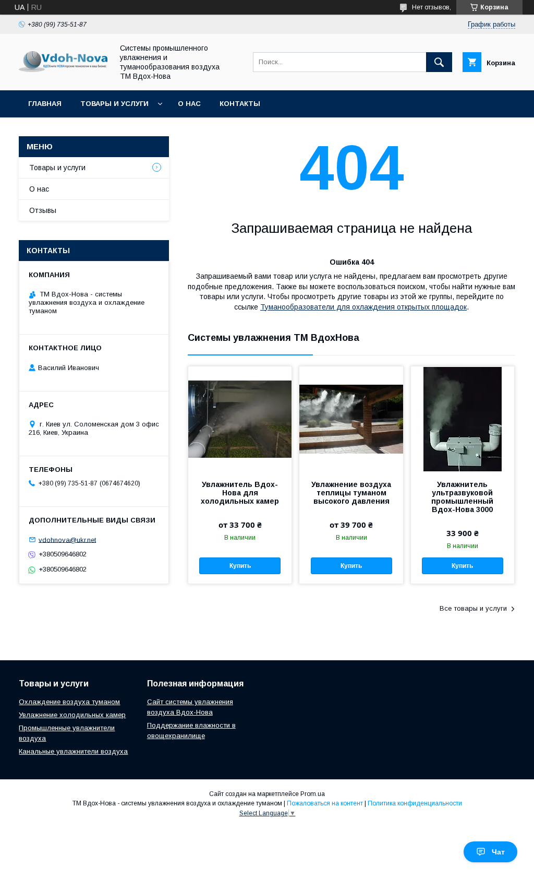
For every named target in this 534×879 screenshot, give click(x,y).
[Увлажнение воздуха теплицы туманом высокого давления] (351, 418)
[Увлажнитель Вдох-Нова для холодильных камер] (240, 418)
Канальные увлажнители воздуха (73, 751)
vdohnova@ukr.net (67, 539)
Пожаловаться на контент (325, 803)
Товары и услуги (114, 104)
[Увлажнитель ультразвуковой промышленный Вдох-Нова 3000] (462, 418)
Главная (45, 104)
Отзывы (42, 210)
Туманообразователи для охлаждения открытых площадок (363, 307)
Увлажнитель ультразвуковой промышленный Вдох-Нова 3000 (462, 497)
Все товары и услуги (473, 608)
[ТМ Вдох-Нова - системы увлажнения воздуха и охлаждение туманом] (63, 69)
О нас (189, 104)
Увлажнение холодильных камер (72, 715)
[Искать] (439, 62)
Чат (498, 852)
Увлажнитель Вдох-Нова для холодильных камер (240, 492)
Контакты (240, 104)
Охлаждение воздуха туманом (69, 702)
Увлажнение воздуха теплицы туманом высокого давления (351, 492)
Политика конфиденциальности (415, 803)
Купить (240, 565)
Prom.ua (312, 794)
